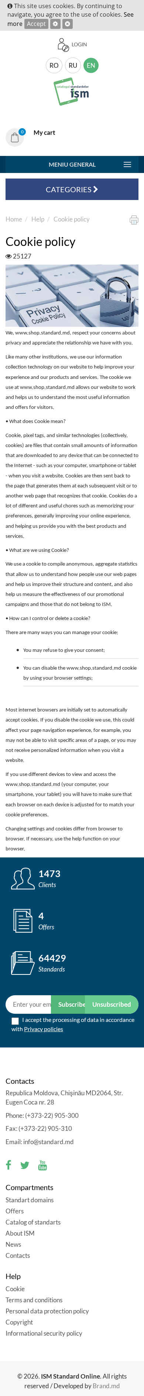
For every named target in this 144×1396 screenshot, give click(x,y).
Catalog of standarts (33, 1222)
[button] (33, 137)
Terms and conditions (34, 1300)
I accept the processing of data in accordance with (72, 1024)
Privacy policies (43, 1028)
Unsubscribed (111, 1004)
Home (14, 219)
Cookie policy (72, 219)
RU (73, 65)
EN (91, 65)
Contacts (18, 1255)
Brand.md (106, 1386)
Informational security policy (44, 1333)
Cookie (16, 1289)
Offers (15, 1211)
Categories (69, 189)
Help (37, 219)
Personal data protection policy (47, 1311)
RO (54, 65)
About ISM (20, 1233)
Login (79, 44)
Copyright (19, 1322)
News (13, 1244)
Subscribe (72, 1004)
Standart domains (30, 1200)
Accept (36, 24)
